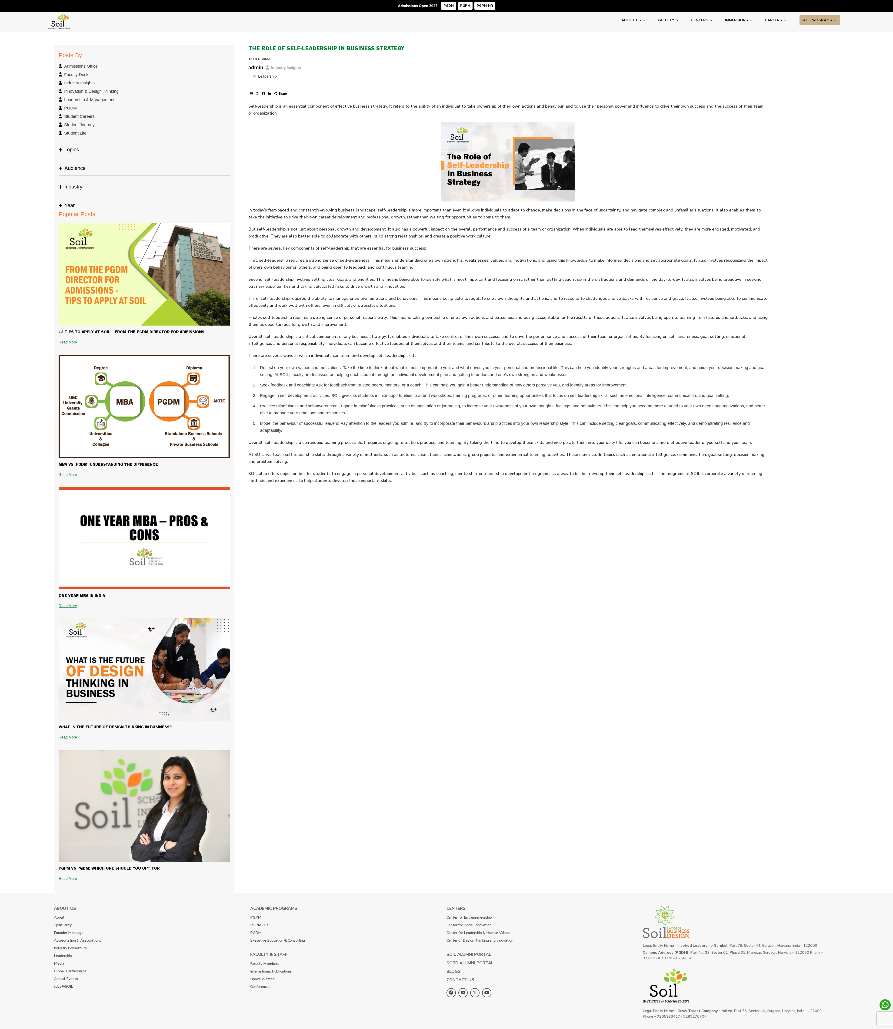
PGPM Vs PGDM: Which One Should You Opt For (109, 868)
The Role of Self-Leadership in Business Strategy (326, 48)
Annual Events (66, 978)
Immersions (736, 20)
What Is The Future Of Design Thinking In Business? (115, 727)
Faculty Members (264, 963)
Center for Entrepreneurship (469, 917)
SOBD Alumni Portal (469, 963)
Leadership (267, 76)
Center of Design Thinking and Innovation (479, 940)
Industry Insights (79, 83)
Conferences (260, 986)
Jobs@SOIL (63, 986)
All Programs (817, 20)
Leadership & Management (89, 99)
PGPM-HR (485, 5)
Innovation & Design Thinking (91, 91)
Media (59, 963)
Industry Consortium (70, 948)
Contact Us (460, 980)
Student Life (75, 133)
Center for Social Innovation (468, 925)
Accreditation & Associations (77, 940)
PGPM (465, 5)
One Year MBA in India (82, 596)
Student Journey (79, 124)
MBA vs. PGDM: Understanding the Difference (108, 464)
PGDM (448, 5)
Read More (68, 342)
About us (631, 20)
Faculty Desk (76, 74)
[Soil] (59, 17)
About (59, 917)
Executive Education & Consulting (277, 940)
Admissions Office (81, 66)
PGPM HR (259, 925)
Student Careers (79, 116)
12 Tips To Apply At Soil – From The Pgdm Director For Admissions (131, 332)
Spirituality (63, 925)
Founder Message (68, 932)
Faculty (666, 20)
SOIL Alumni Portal (468, 954)
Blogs (453, 971)
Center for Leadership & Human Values (478, 932)
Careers (773, 20)
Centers (699, 20)
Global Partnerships (70, 971)
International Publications (271, 971)
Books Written (262, 979)
